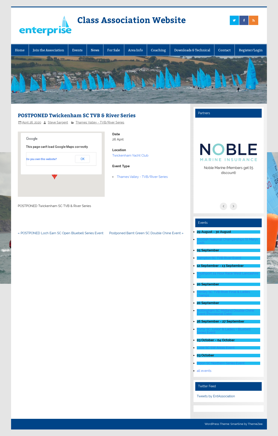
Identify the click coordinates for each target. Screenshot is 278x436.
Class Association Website (131, 19)
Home (20, 50)
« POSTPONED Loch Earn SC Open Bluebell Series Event (60, 233)
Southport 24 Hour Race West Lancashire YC (227, 275)
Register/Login (251, 50)
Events (77, 50)
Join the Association (48, 50)
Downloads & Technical (192, 50)
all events (204, 371)
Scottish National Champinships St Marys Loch (227, 241)
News (95, 50)
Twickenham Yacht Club (130, 155)
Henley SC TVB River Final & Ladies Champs (223, 293)
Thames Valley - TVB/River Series (100, 122)
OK (82, 159)
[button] (54, 175)
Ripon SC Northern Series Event (221, 363)
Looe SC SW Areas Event (216, 348)
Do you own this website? (41, 159)
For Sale (113, 50)
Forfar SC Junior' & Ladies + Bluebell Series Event (223, 330)
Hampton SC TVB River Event (219, 258)
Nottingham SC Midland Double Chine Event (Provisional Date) (225, 312)
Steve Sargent (58, 122)
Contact (224, 50)
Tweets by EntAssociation (216, 396)
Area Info (135, 50)
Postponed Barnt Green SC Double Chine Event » (146, 233)
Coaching (158, 50)
